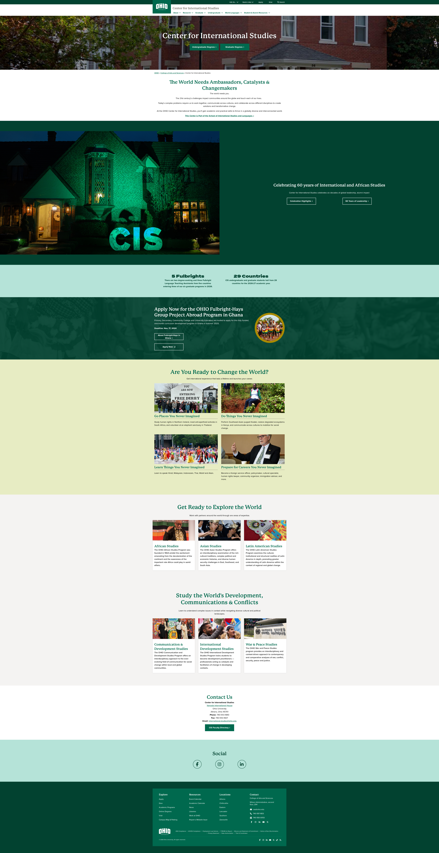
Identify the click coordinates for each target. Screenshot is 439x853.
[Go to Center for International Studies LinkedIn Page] (241, 764)
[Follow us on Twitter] (267, 822)
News (191, 807)
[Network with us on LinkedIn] (259, 822)
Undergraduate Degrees (203, 46)
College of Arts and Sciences (172, 73)
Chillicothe (224, 803)
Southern (223, 815)
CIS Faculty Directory (219, 727)
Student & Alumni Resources (256, 12)
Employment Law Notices (210, 831)
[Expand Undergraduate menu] (222, 12)
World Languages (232, 12)
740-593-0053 (259, 818)
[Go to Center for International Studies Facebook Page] (197, 764)
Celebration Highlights (300, 201)
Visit (160, 815)
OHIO (156, 73)
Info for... (233, 2)
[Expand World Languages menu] (241, 12)
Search (282, 2)
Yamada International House (219, 705)
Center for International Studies (196, 8)
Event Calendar (195, 799)
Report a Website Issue (198, 819)
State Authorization (227, 833)
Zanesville (224, 819)
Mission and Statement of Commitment (246, 831)
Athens (222, 799)
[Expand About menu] (180, 12)
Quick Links (247, 2)
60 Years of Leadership (356, 201)
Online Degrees (165, 811)
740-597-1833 (258, 813)
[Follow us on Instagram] (255, 822)
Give (270, 2)
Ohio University (168, 840)
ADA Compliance (181, 831)
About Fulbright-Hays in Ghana (169, 336)
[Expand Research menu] (192, 12)
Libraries (192, 811)
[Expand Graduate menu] (205, 12)
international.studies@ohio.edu (223, 721)
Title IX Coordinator (242, 833)
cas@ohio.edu (258, 809)
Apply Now (173, 347)
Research (187, 12)
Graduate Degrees (234, 46)
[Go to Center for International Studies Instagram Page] (219, 764)
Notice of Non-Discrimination (269, 831)
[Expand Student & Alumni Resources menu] (269, 12)
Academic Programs (167, 807)
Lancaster (223, 811)
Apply (260, 2)
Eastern (222, 807)
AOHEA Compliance (194, 831)
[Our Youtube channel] (263, 822)
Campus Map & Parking (168, 819)
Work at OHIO (194, 815)
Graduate (199, 12)
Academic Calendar (197, 803)
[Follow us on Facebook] (251, 822)
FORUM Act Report (226, 831)
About (175, 12)
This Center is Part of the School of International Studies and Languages (218, 115)
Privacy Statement (213, 833)
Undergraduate (214, 12)
